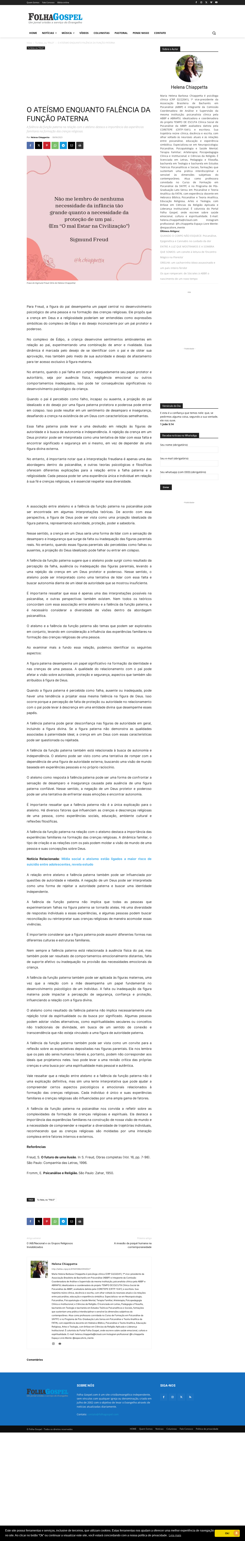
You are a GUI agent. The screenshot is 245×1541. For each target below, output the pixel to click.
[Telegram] (63, 145)
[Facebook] (196, 3)
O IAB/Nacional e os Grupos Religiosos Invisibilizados (50, 1245)
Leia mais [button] (175, 1535)
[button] (214, 33)
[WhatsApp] (55, 145)
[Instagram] (201, 3)
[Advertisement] (149, 18)
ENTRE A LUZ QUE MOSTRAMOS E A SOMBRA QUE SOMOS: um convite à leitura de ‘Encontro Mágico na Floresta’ (188, 252)
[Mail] (61, 1344)
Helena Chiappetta (40, 137)
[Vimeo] (211, 3)
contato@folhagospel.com (103, 1414)
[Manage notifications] (236, 1533)
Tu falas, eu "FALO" (44, 42)
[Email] (71, 145)
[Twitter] (181, 1397)
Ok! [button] (227, 1533)
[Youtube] (216, 3)
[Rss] (190, 1397)
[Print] (79, 145)
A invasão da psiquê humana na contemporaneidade (133, 1245)
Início (29, 42)
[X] (206, 3)
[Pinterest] (46, 145)
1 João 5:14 (167, 424)
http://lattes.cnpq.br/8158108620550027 (71, 1269)
